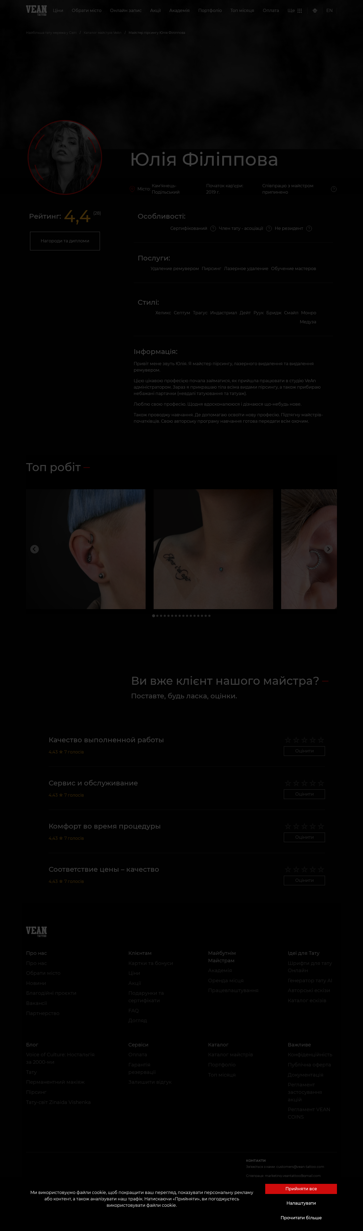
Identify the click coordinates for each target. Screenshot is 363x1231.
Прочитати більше (301, 1217)
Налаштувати (301, 1203)
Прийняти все (301, 1188)
